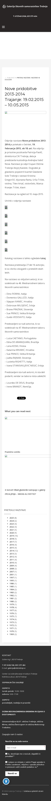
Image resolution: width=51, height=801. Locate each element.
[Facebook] (47, 16)
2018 (12, 538)
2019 (12, 535)
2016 (12, 544)
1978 (12, 607)
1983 (12, 592)
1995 (12, 580)
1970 (12, 631)
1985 (12, 586)
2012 (12, 556)
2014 (12, 550)
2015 (12, 547)
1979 (12, 604)
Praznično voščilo (12, 452)
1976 (12, 613)
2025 (12, 518)
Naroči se (12, 773)
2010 (12, 562)
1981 (12, 598)
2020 (12, 532)
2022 (12, 526)
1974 (12, 619)
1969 (12, 634)
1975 (12, 616)
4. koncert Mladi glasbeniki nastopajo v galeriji (25, 490)
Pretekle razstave (23, 78)
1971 (12, 628)
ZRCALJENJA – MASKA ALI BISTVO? (20, 494)
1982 (12, 595)
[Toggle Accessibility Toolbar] (6, 781)
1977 (12, 610)
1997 (12, 577)
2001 (12, 574)
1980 (12, 601)
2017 (12, 541)
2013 (12, 553)
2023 (12, 524)
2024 (12, 521)
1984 (12, 589)
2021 (12, 529)
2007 (12, 571)
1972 (12, 625)
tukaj (43, 258)
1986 (12, 583)
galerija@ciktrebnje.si (16, 668)
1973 (12, 622)
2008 (12, 568)
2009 (12, 565)
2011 (12, 559)
